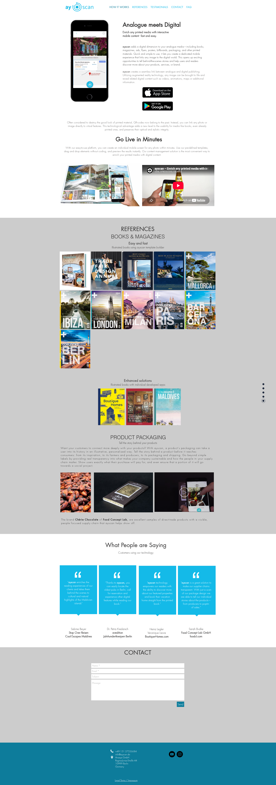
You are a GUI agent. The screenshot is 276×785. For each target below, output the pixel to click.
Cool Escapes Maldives (78, 636)
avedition (117, 632)
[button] (90, 59)
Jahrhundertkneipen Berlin (117, 636)
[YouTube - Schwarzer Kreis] (172, 754)
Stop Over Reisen (78, 632)
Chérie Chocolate (86, 519)
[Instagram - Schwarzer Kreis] (180, 754)
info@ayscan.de (122, 754)
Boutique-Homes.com (157, 636)
